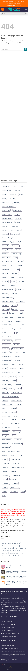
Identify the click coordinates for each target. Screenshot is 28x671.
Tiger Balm (16, 463)
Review (19, 3)
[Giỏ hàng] (26, 9)
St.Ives (12, 455)
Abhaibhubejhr (6, 190)
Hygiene (14, 309)
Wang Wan (5, 483)
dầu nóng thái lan (6, 541)
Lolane (19, 333)
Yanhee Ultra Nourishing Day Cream (17, 555)
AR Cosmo (13, 194)
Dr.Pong (4, 277)
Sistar (14, 436)
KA (3, 321)
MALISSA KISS (14, 353)
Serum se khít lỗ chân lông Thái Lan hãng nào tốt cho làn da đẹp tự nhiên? (16, 583)
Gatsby (4, 285)
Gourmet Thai (20, 289)
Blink (11, 230)
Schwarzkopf (17, 432)
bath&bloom (6, 210)
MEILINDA (5, 364)
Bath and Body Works (8, 206)
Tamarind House (15, 459)
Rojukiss (4, 424)
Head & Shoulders (7, 297)
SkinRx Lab (18, 440)
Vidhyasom (5, 475)
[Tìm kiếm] (25, 13)
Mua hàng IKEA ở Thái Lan (9, 660)
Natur (21, 376)
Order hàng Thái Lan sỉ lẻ (8, 636)
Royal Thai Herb (7, 428)
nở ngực (16, 548)
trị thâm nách (5, 555)
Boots (19, 230)
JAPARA (4, 313)
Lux (3, 337)
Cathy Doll (19, 242)
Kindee (4, 329)
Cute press (20, 262)
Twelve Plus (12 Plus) (18, 467)
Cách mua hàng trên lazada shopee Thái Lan (13, 656)
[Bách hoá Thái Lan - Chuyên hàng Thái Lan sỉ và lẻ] (14, 9)
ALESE (4, 194)
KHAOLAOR (20, 325)
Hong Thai (5, 309)
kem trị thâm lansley (6, 543)
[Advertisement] (14, 116)
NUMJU (11, 388)
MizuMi (22, 368)
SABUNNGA (5, 432)
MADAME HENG (7, 341)
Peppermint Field (7, 404)
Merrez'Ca (22, 364)
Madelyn (17, 341)
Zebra (23, 491)
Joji (21, 313)
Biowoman (15, 226)
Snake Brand (6, 448)
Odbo (19, 388)
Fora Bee (5, 281)
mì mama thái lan (5, 546)
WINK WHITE (15, 487)
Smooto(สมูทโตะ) (17, 444)
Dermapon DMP (7, 269)
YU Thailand (14, 491)
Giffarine (12, 285)
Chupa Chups (6, 258)
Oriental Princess (17, 392)
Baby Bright (5, 202)
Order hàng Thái (12, 1)
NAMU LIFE (12, 376)
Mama (24, 353)
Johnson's (13, 313)
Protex (15, 416)
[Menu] (2, 9)
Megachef (17, 361)
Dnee (17, 269)
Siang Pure (5, 436)
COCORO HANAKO (7, 262)
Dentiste (20, 265)
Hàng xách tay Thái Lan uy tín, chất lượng (13, 652)
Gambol (13, 281)
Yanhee (4, 491)
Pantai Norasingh (16, 400)
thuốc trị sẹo (4, 553)
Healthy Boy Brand (7, 301)
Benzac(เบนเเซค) (7, 218)
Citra (15, 258)
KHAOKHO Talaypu (8, 325)
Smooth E (5, 444)
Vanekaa (4, 471)
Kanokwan (19, 321)
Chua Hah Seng (16, 254)
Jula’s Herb (21, 317)
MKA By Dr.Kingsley (8, 372)
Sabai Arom (18, 428)
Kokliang (12, 329)
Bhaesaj (17, 222)
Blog (15, 3)
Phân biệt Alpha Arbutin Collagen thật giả (15, 566)
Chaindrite (5, 246)
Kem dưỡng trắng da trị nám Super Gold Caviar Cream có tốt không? (16, 577)
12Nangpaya (6, 186)
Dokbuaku (15, 273)
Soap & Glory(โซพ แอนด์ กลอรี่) (11, 451)
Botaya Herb (15, 234)
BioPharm (5, 226)
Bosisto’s (5, 234)
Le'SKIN (4, 333)
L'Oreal (21, 329)
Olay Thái (5, 392)
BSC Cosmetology (7, 242)
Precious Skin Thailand (9, 412)
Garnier (21, 281)
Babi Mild (12, 198)
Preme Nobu (6, 416)
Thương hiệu (10, 3)
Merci (13, 364)
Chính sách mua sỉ (6, 621)
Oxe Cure (5, 400)
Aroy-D (21, 194)
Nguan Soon (18, 384)
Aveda (4, 198)
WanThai (15, 483)
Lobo (12, 333)
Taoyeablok (5, 463)
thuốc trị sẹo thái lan (13, 553)
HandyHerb (15, 293)
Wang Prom (13, 479)
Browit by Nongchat (8, 238)
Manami (17, 357)
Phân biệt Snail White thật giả (9, 649)
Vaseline (13, 471)
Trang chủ (5, 1)
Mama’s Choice (6, 357)
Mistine (4, 368)
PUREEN (14, 420)
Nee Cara (5, 380)
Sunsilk (4, 459)
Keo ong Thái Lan (16, 543)
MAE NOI (16, 345)
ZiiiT (3, 495)
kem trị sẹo (13, 541)
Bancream (16, 202)
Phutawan (19, 404)
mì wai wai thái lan (15, 546)
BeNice (17, 214)
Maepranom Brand (17, 349)
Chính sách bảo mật (7, 630)
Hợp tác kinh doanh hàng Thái (10, 633)
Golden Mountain (7, 289)
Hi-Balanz (5, 305)
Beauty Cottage (7, 214)
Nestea (14, 380)
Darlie (4, 265)
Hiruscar (14, 305)
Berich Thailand (7, 222)
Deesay (12, 265)
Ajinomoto (18, 190)
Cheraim (18, 250)
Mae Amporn (6, 345)
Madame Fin (11, 337)
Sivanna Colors (6, 440)
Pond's (4, 408)
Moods (20, 372)
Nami (4, 376)
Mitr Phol (13, 368)
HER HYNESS (20, 301)
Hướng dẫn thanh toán (8, 624)
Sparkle (4, 455)
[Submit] (25, 49)
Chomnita (5, 254)
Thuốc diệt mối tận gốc (18, 550)
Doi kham (5, 273)
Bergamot (18, 218)
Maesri (4, 353)
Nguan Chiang (6, 384)
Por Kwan (13, 408)
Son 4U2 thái (23, 548)
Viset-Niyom (16, 475)
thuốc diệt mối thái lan (7, 550)
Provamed (5, 420)
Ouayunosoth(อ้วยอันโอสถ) (10, 396)
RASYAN (23, 420)
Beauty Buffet (17, 210)
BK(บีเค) (4, 230)
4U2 (15, 186)
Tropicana (5, 467)
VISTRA (4, 479)
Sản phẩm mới (21, 1)
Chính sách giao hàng (7, 627)
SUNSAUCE (21, 455)
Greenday (5, 293)
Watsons (5, 487)
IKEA (22, 309)
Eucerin (13, 277)
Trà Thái (21, 553)
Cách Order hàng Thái (7, 646)
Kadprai (10, 321)
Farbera (21, 277)
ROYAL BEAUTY (15, 424)
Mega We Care (6, 361)
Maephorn (5, 349)
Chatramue (15, 246)
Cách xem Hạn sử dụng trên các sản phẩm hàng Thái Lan (16, 571)
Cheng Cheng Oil (7, 250)
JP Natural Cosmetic (8, 317)
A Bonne (22, 186)
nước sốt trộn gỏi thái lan (7, 548)
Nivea (4, 388)
